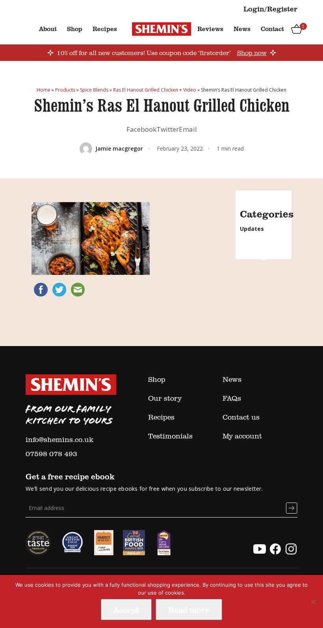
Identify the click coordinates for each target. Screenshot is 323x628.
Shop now (252, 52)
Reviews (210, 28)
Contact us (241, 417)
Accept (126, 609)
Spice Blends (94, 90)
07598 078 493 (51, 453)
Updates (252, 228)
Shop (74, 28)
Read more (189, 609)
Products (65, 90)
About (48, 28)
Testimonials (170, 435)
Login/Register (270, 8)
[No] (313, 602)
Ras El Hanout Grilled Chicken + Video (154, 90)
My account (242, 435)
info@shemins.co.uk (59, 439)
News (242, 28)
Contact (272, 28)
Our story (165, 398)
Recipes (105, 28)
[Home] (161, 28)
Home (43, 90)
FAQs (232, 398)
